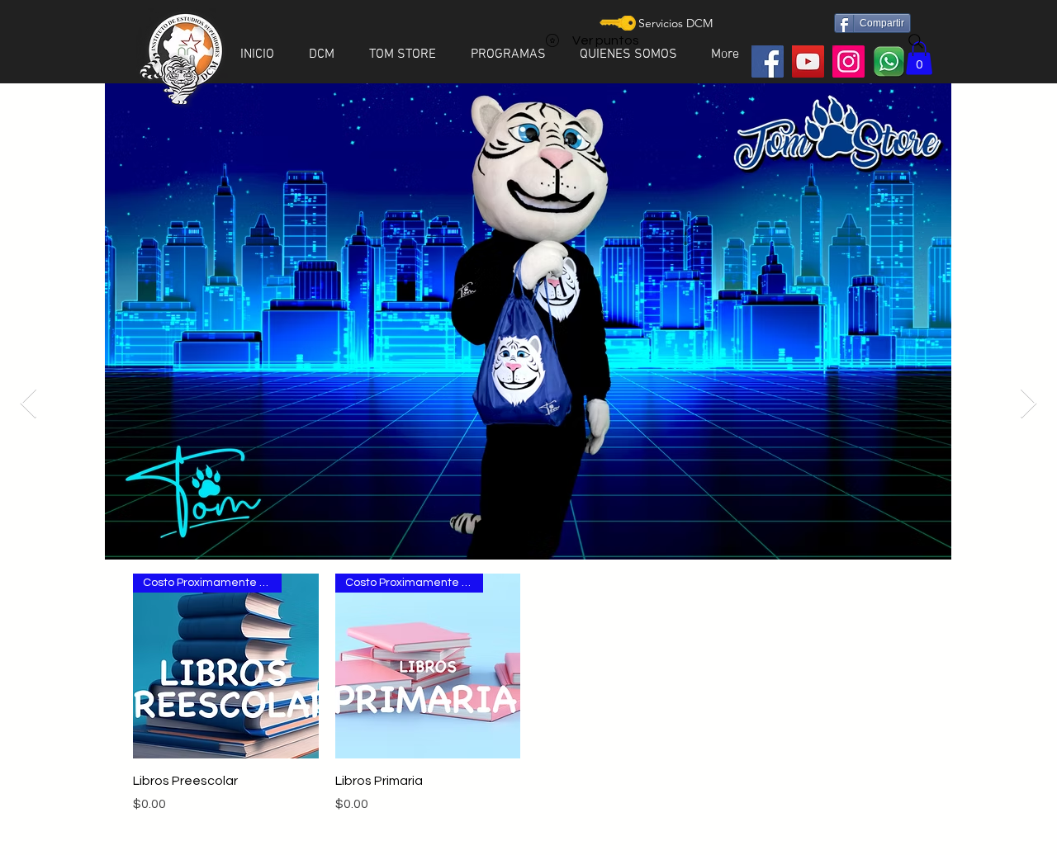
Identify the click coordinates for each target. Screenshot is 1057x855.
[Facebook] (767, 61)
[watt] (889, 61)
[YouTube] (808, 61)
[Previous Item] (28, 404)
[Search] (915, 41)
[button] (326, 54)
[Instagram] (848, 61)
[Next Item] (1028, 404)
